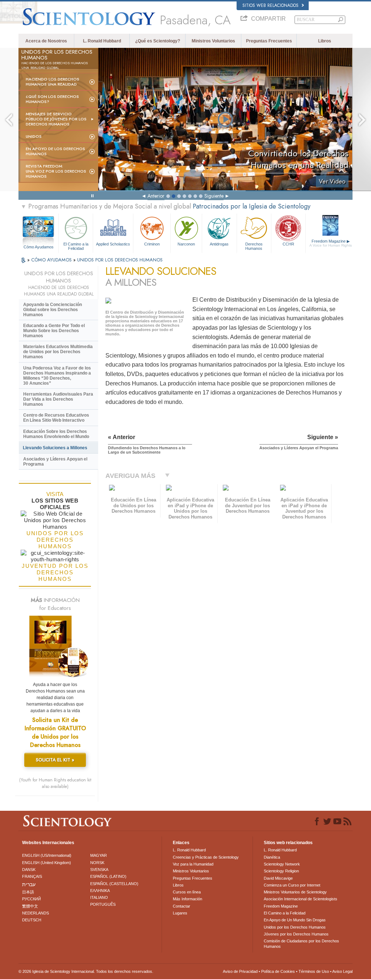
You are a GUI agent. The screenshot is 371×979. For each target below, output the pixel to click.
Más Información (187, 899)
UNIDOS (34, 136)
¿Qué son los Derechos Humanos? (52, 99)
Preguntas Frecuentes (269, 41)
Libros (324, 41)
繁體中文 (30, 906)
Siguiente (214, 195)
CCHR (288, 244)
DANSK (29, 869)
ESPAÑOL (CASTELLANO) (114, 883)
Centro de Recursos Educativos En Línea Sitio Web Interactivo (56, 418)
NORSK (97, 862)
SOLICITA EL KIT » (55, 759)
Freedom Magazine (330, 243)
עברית (29, 884)
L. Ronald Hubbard (102, 41)
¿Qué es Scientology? (157, 41)
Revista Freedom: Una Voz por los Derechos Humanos (56, 171)
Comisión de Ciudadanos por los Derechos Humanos (301, 943)
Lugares (180, 913)
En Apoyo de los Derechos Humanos (55, 151)
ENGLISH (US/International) (46, 855)
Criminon (152, 244)
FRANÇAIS (32, 876)
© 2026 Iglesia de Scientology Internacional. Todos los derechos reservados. (85, 971)
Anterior (155, 195)
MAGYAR (98, 855)
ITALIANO (99, 897)
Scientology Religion (281, 871)
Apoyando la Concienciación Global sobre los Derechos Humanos (52, 309)
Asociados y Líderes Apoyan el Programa (55, 462)
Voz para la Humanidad (193, 864)
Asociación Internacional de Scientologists (300, 899)
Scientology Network (282, 864)
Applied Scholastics (113, 244)
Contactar (181, 906)
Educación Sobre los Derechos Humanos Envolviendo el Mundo (56, 434)
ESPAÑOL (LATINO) (108, 876)
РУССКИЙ (31, 899)
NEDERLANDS (35, 913)
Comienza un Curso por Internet (292, 885)
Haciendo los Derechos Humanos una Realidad (52, 81)
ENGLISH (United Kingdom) (46, 862)
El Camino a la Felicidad (75, 246)
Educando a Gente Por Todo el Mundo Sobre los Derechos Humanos (54, 330)
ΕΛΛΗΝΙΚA (100, 890)
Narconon (186, 244)
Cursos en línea (187, 892)
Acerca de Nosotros (46, 41)
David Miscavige (278, 878)
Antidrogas (219, 244)
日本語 (28, 892)
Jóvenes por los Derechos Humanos (296, 934)
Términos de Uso (314, 971)
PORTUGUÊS (103, 904)
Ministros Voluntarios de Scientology (295, 892)
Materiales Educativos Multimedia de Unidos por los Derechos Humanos (58, 351)
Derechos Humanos (254, 246)
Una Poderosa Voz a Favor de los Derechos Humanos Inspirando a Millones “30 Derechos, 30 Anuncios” (57, 375)
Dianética (272, 857)
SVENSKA (99, 869)
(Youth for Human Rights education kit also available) (55, 783)
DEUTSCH (31, 920)
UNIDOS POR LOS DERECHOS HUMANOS (120, 259)
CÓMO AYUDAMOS (52, 259)
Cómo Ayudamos (39, 247)
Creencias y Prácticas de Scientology (206, 857)
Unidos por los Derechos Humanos (295, 927)
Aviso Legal (342, 971)
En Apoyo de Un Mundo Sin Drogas (295, 920)
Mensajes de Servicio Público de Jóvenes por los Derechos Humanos (56, 119)
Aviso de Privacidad (240, 971)
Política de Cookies (278, 971)
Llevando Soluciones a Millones (55, 447)
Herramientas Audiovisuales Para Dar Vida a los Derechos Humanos (58, 399)
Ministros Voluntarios (213, 41)
